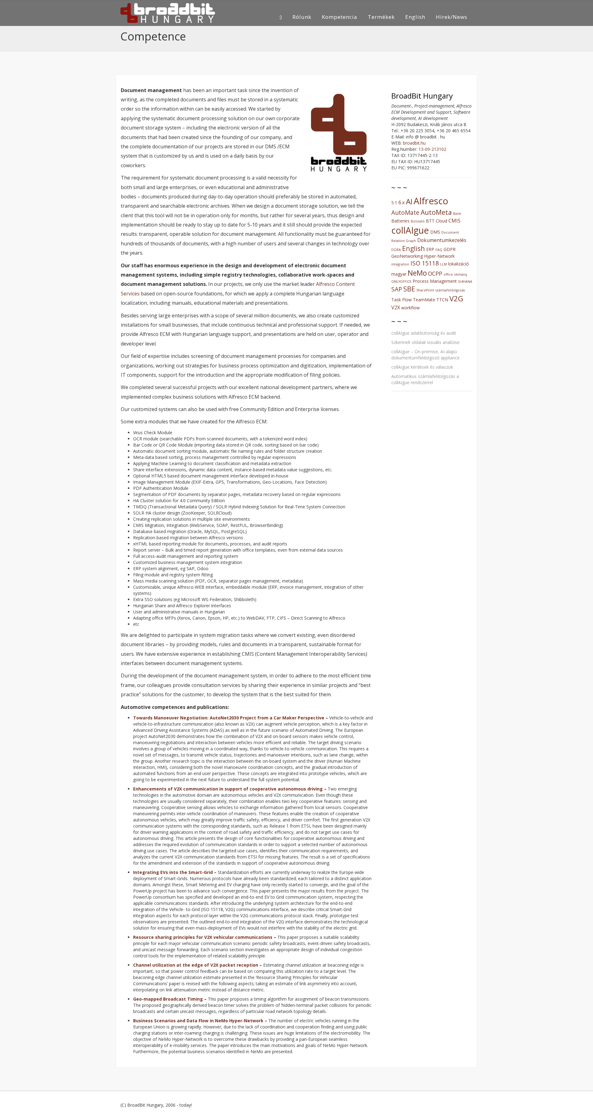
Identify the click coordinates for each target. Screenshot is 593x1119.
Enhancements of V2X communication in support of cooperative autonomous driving (228, 789)
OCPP (435, 273)
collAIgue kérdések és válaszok (422, 367)
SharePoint (425, 290)
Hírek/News (451, 16)
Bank (457, 213)
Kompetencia (339, 16)
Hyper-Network (439, 256)
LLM (443, 264)
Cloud (441, 221)
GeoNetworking (407, 256)
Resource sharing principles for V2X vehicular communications (202, 937)
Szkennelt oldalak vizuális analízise (425, 342)
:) (280, 16)
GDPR (450, 249)
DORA (396, 250)
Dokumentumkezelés (441, 240)
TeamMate (424, 300)
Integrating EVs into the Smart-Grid (173, 872)
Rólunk (301, 16)
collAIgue (410, 230)
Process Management (435, 281)
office (448, 274)
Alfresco (431, 201)
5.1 (394, 203)
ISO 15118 (424, 263)
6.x (401, 202)
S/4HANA (465, 281)
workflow (410, 308)
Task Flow (401, 300)
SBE (409, 288)
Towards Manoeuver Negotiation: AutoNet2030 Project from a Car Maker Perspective (228, 718)
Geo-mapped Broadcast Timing (168, 999)
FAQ (438, 250)
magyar (398, 274)
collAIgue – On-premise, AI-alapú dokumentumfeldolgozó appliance (425, 355)
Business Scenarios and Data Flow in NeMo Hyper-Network (198, 1021)
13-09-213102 (432, 149)
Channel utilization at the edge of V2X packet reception (195, 965)
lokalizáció (458, 264)
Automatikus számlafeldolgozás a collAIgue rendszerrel (425, 379)
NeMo (417, 273)
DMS (435, 232)
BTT (430, 221)
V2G (456, 298)
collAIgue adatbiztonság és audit (423, 333)
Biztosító (418, 221)
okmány (460, 274)
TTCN (442, 300)
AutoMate (405, 213)
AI (409, 201)
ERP (430, 249)
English (415, 16)
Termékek (381, 16)
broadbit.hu (414, 143)
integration (400, 264)
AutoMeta (436, 212)
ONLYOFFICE (401, 281)
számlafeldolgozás (450, 290)
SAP (396, 289)
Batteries (400, 221)
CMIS (454, 220)
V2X (395, 307)
